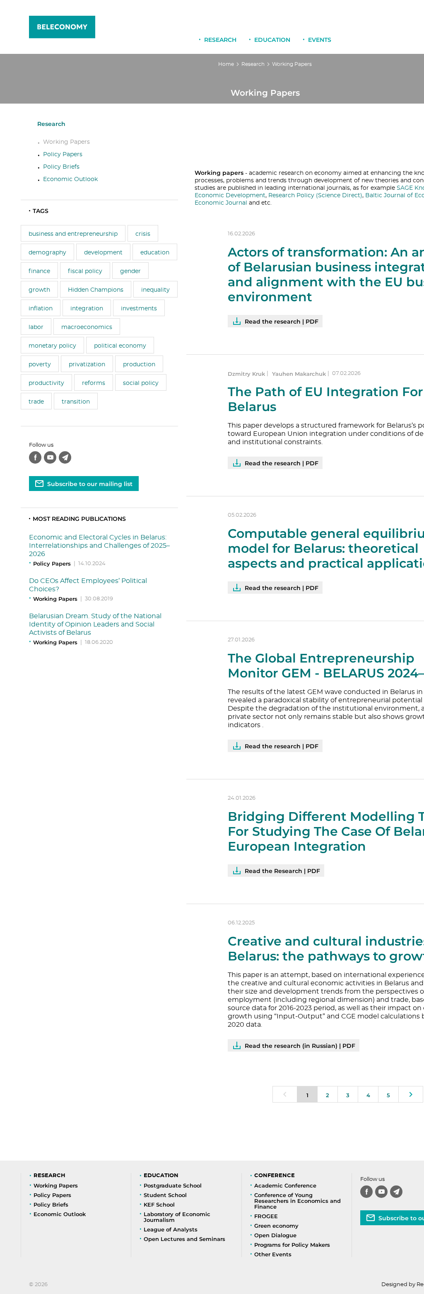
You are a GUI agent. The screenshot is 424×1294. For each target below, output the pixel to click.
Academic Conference (285, 1185)
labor (36, 327)
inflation (41, 309)
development (103, 253)
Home (226, 64)
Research (220, 40)
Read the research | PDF (281, 321)
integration (86, 309)
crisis (142, 234)
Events (319, 40)
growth (39, 290)
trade (36, 402)
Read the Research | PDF (282, 871)
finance (39, 271)
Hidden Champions (95, 290)
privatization (87, 365)
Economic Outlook (70, 179)
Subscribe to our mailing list (89, 484)
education (154, 253)
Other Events (273, 1254)
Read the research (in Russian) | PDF (300, 1046)
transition (76, 402)
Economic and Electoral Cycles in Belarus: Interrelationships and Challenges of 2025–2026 (99, 545)
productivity (46, 383)
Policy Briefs (61, 167)
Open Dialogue (275, 1235)
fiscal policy (85, 271)
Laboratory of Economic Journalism (177, 1217)
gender (130, 271)
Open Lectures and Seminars (184, 1239)
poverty (40, 365)
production (139, 365)
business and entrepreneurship (73, 234)
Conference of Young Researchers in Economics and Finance (297, 1201)
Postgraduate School (173, 1185)
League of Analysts (171, 1229)
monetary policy (52, 346)
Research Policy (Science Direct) (315, 195)
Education (272, 40)
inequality (155, 290)
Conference (274, 1175)
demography (47, 253)
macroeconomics (86, 327)
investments (139, 309)
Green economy (276, 1225)
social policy (141, 383)
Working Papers (66, 142)
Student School (165, 1195)
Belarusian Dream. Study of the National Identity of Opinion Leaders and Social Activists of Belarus (95, 624)
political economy (120, 346)
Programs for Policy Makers (292, 1244)
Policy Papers (62, 154)
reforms (93, 383)
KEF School (159, 1204)
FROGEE (266, 1216)
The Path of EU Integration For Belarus (325, 399)
